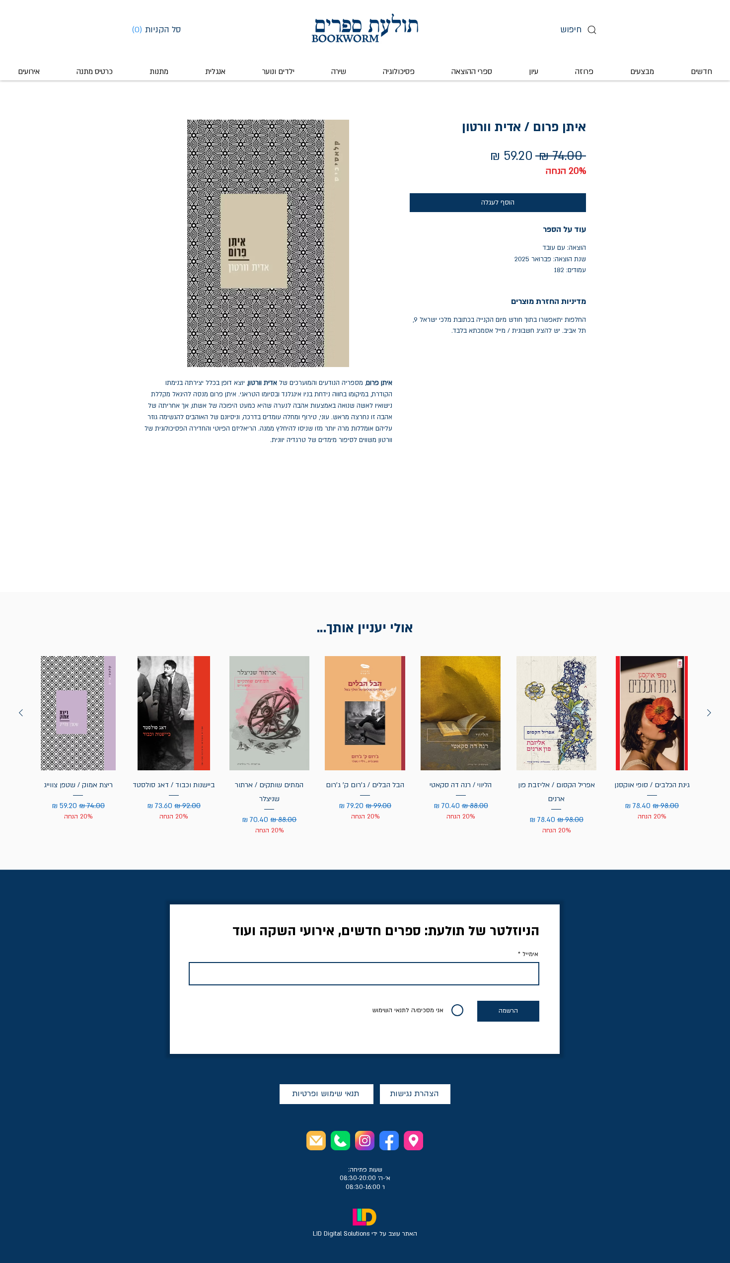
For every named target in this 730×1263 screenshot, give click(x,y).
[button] (160, 29)
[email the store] (316, 1140)
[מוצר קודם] (709, 713)
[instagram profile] (364, 1140)
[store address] (413, 1140)
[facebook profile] (389, 1140)
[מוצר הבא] (21, 713)
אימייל (530, 954)
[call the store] (340, 1140)
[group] (365, 746)
